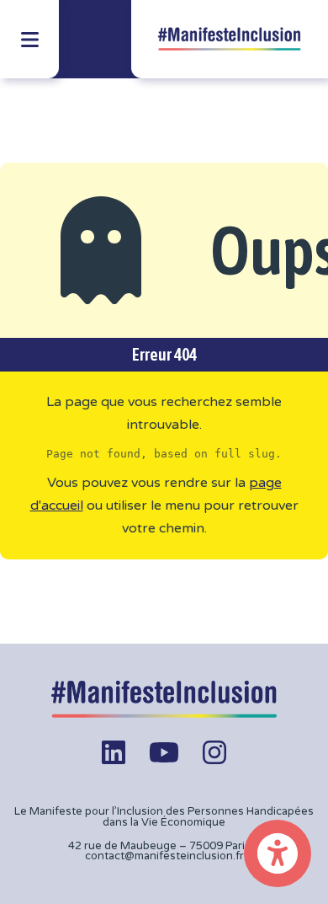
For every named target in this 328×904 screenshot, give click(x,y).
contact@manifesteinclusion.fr (164, 856)
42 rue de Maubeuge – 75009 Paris (159, 846)
